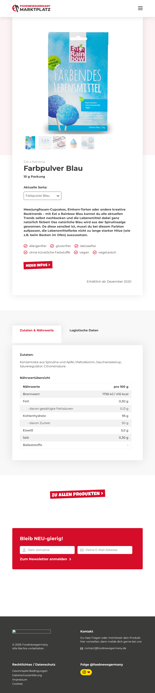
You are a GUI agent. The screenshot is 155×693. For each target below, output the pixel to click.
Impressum (19, 679)
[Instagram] (86, 672)
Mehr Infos (37, 265)
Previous (29, 80)
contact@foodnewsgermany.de (105, 648)
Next (125, 80)
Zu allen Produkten (76, 494)
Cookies (17, 683)
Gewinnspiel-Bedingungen (29, 671)
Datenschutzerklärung (27, 675)
